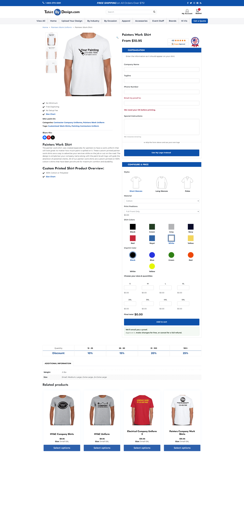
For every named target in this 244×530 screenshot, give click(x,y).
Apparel (126, 21)
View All (41, 21)
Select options (62, 448)
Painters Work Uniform (93, 122)
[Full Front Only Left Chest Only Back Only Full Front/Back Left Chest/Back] (161, 211)
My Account (187, 13)
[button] (117, 37)
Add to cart (161, 322)
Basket (199, 13)
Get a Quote (200, 21)
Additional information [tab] (58, 363)
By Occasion (110, 21)
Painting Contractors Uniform (85, 126)
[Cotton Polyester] (161, 201)
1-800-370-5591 (53, 3)
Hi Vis (184, 21)
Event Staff (158, 21)
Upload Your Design (72, 21)
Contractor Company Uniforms (68, 122)
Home (53, 21)
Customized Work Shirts (59, 126)
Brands (172, 21)
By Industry (93, 21)
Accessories (141, 21)
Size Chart (50, 114)
